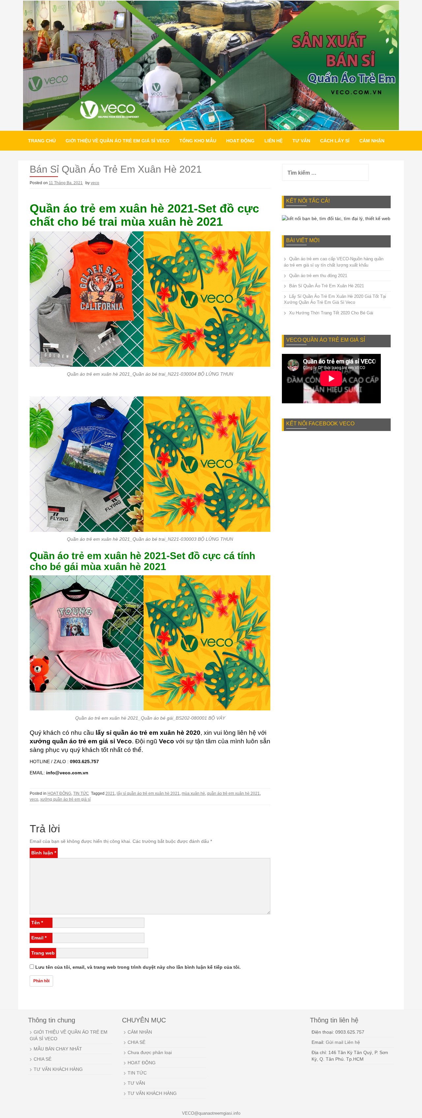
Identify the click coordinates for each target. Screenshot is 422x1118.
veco (95, 183)
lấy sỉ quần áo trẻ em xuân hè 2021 (148, 793)
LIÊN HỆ (273, 140)
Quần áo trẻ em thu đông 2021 (318, 275)
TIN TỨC (81, 793)
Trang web (43, 953)
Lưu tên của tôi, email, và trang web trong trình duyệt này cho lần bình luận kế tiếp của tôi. (138, 967)
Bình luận (43, 852)
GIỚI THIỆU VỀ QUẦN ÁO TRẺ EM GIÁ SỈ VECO (117, 140)
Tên (37, 922)
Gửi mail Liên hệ (343, 1042)
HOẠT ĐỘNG (240, 140)
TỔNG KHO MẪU (197, 140)
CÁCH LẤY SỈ (334, 140)
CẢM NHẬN (371, 140)
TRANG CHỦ (42, 140)
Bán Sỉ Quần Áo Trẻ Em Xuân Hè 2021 (326, 285)
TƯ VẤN (301, 140)
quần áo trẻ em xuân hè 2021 (233, 793)
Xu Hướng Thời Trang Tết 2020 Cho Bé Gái (331, 312)
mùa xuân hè (193, 793)
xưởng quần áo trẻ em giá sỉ (65, 799)
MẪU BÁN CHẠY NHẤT (58, 1048)
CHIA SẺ (42, 1059)
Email (38, 937)
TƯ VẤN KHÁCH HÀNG (58, 1069)
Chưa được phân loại (150, 1052)
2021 (110, 793)
